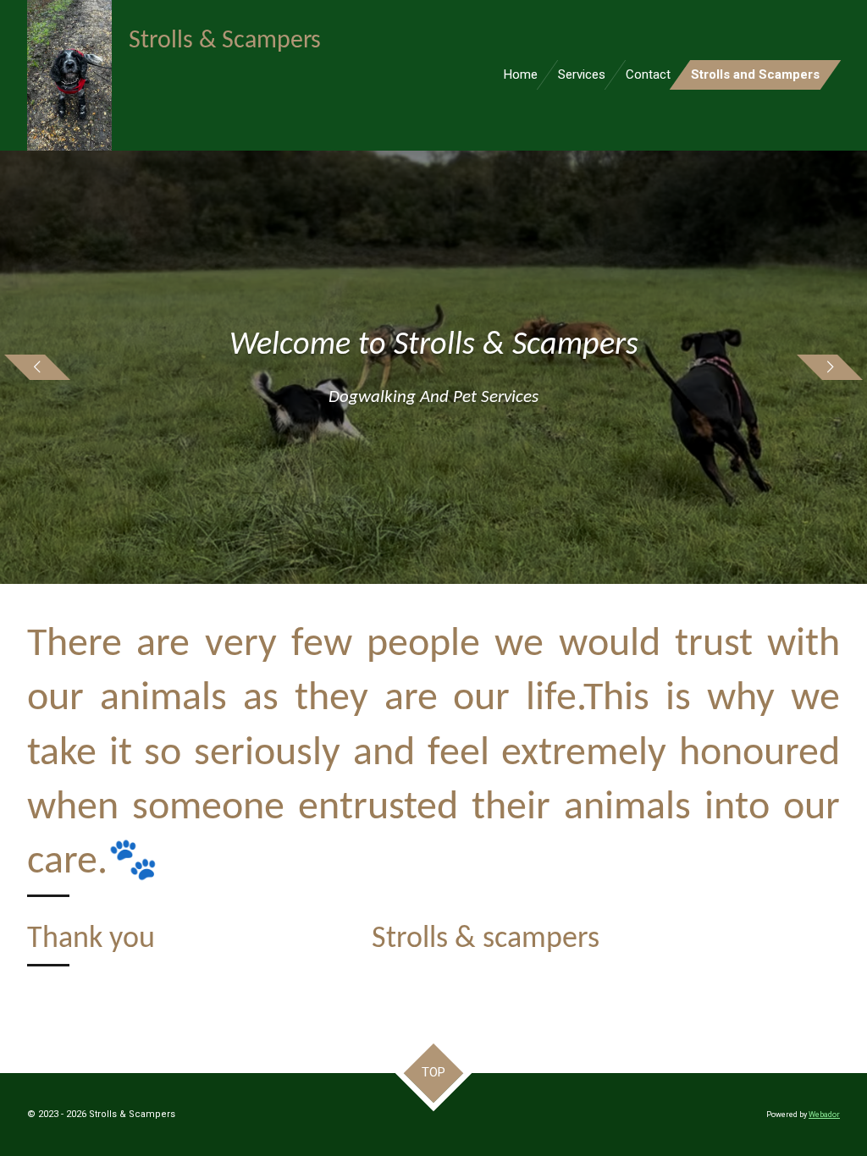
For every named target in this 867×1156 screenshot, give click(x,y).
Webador (824, 1114)
